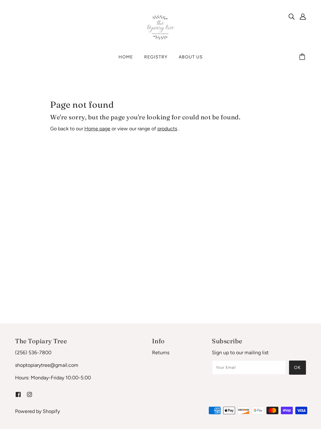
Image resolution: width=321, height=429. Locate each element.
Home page (97, 129)
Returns (160, 353)
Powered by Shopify (37, 411)
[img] (291, 16)
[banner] (161, 27)
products (167, 129)
